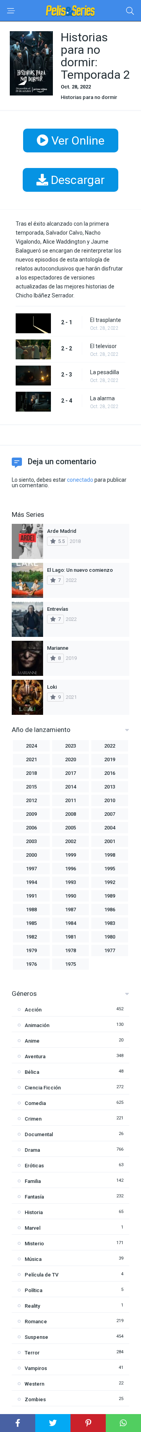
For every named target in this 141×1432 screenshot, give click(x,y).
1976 (31, 964)
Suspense (36, 1337)
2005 (70, 828)
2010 (109, 800)
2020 (70, 759)
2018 (31, 773)
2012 (31, 800)
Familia (33, 1181)
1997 (31, 869)
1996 (70, 869)
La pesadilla (104, 372)
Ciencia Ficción (43, 1088)
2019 (109, 759)
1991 (31, 896)
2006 (31, 828)
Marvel (32, 1228)
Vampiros (36, 1368)
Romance (36, 1321)
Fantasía (34, 1197)
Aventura (35, 1056)
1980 (109, 937)
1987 (70, 909)
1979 (31, 950)
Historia (34, 1212)
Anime (32, 1041)
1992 (109, 882)
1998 (109, 855)
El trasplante (105, 320)
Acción (33, 1010)
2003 (31, 841)
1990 (70, 896)
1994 (31, 882)
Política (33, 1290)
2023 (70, 746)
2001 (109, 841)
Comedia (35, 1103)
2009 (31, 814)
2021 (31, 759)
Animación (37, 1025)
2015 (31, 787)
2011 (70, 800)
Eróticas (34, 1166)
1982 (31, 937)
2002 (70, 841)
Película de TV (41, 1275)
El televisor (103, 346)
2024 (31, 746)
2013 (109, 787)
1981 (70, 937)
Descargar (76, 180)
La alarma (102, 398)
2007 (109, 814)
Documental (39, 1134)
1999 (70, 855)
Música (33, 1259)
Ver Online (77, 140)
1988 (31, 909)
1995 (109, 869)
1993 (70, 882)
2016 (109, 773)
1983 (109, 923)
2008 (70, 814)
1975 (70, 964)
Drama (32, 1150)
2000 (31, 855)
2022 (109, 746)
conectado (80, 480)
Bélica (32, 1072)
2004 (109, 828)
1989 (109, 896)
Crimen (33, 1119)
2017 (70, 773)
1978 (70, 950)
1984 (70, 923)
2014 (70, 787)
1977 (109, 950)
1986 (109, 909)
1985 (31, 923)
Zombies (35, 1399)
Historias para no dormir (89, 97)
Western (34, 1384)
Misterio (34, 1243)
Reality (32, 1306)
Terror (32, 1353)
